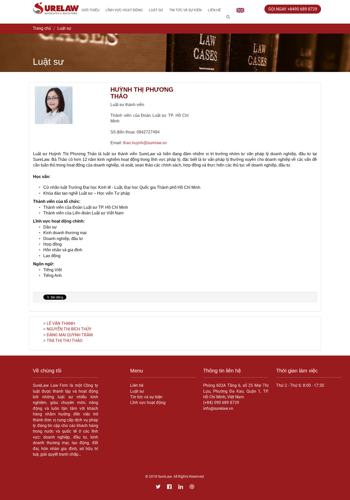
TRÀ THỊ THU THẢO (65, 340)
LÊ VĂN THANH (61, 323)
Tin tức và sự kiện (185, 10)
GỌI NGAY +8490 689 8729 (292, 9)
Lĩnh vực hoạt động (124, 10)
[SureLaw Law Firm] (55, 8)
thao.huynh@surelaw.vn (145, 143)
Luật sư (156, 10)
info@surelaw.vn (218, 408)
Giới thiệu (90, 10)
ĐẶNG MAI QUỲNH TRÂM (70, 334)
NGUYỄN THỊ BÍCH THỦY (69, 329)
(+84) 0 (209, 402)
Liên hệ (214, 10)
